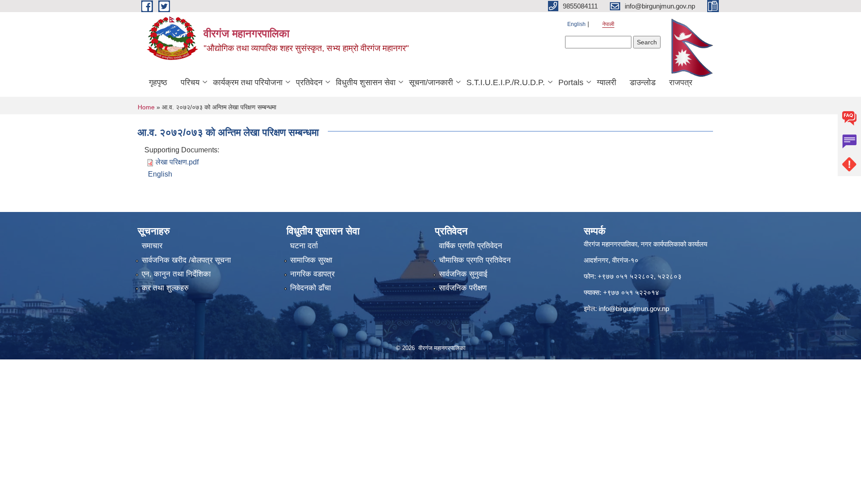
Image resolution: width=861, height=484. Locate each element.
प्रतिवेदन (309, 82)
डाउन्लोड (643, 82)
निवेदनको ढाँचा (310, 288)
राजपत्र (680, 82)
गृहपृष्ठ (158, 82)
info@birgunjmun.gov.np (634, 308)
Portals (570, 82)
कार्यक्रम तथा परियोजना (248, 82)
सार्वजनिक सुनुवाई (463, 274)
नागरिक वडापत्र (312, 274)
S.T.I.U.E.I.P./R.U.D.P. (505, 82)
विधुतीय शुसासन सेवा (366, 82)
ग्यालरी (606, 82)
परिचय (190, 82)
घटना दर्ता (304, 246)
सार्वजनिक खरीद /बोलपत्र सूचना (186, 260)
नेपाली (608, 24)
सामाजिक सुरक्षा (311, 260)
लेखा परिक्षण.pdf (177, 162)
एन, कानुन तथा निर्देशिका (176, 274)
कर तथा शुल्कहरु (165, 288)
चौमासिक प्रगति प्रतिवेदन (475, 260)
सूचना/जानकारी (431, 82)
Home (146, 107)
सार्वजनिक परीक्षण (463, 288)
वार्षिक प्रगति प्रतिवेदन (470, 246)
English (576, 24)
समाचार (152, 246)
